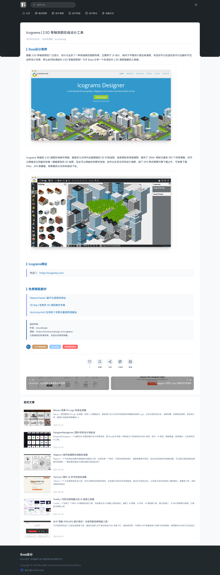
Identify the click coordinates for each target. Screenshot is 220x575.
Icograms (55, 346)
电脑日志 (110, 13)
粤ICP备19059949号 (34, 570)
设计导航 (76, 13)
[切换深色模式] (196, 4)
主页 (28, 13)
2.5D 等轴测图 (40, 346)
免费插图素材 (70, 346)
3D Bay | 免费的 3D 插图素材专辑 (47, 305)
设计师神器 (47, 39)
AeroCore (52, 565)
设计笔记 (93, 13)
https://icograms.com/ (51, 273)
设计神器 (59, 13)
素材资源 (42, 13)
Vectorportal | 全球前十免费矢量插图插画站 (53, 312)
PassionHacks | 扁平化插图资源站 (48, 298)
